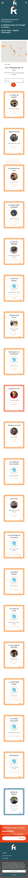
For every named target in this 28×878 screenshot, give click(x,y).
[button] (19, 56)
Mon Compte (5, 858)
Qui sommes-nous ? (7, 855)
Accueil (5, 64)
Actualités (4, 852)
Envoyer (21, 838)
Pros (9, 64)
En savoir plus (14, 871)
